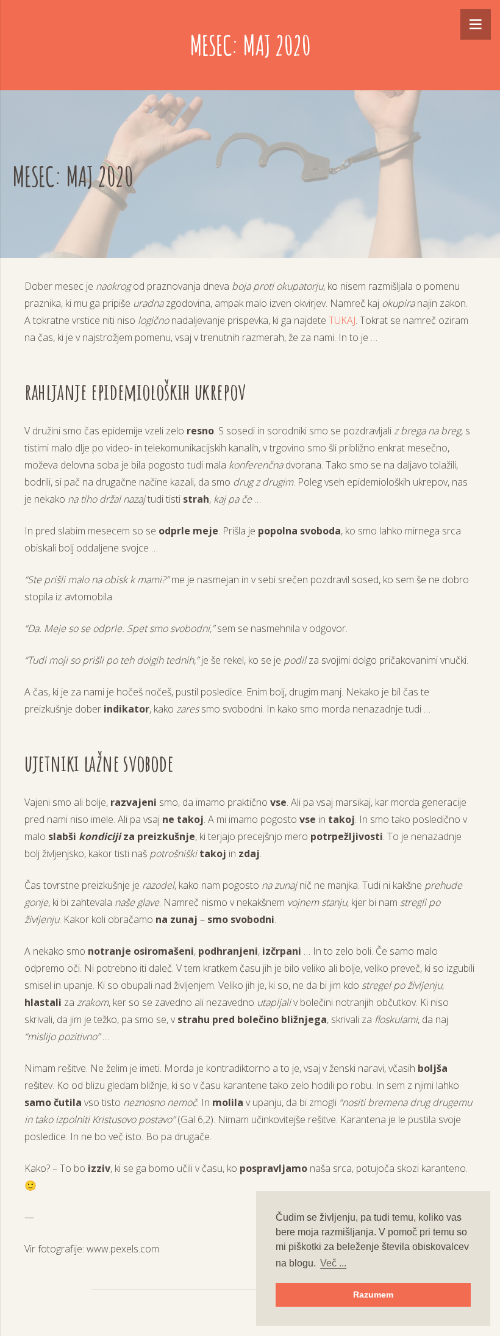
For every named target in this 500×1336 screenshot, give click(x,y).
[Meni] (475, 24)
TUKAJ (342, 320)
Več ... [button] (333, 1263)
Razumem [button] (373, 1294)
